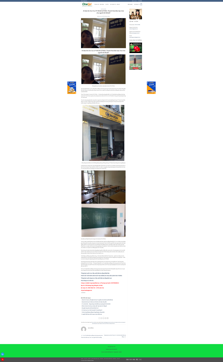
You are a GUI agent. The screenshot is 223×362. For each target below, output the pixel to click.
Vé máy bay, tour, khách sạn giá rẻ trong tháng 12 (92, 310)
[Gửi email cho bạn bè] (103, 318)
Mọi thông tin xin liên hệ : (87, 280)
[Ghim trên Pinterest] (106, 318)
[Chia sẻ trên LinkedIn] (108, 318)
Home (82, 358)
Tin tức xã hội (93, 322)
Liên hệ (118, 4)
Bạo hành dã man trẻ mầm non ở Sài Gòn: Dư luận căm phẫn (94, 301)
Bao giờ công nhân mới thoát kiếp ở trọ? (90, 308)
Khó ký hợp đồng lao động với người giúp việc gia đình (93, 312)
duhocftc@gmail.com (133, 28)
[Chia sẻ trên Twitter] (101, 318)
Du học (89, 358)
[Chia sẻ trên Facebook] (99, 318)
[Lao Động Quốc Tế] (87, 4)
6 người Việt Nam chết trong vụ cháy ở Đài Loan (92, 314)
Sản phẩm (102, 4)
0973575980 (137, 24)
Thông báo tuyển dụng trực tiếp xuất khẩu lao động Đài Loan (96, 278)
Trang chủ (96, 4)
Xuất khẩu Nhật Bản (108, 358)
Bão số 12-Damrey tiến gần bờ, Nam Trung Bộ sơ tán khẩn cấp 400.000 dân (97, 299)
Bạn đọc (114, 358)
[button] (134, 1)
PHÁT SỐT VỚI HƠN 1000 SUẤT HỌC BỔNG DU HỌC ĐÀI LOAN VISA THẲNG (101, 275)
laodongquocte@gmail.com (134, 37)
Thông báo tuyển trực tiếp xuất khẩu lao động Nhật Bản (95, 273)
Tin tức (107, 4)
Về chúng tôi (113, 4)
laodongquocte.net (135, 33)
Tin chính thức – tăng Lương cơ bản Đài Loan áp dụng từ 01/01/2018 (96, 303)
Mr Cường (108, 16)
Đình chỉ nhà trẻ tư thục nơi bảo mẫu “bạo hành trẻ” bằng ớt (94, 305)
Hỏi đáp (101, 358)
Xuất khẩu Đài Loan (95, 358)
